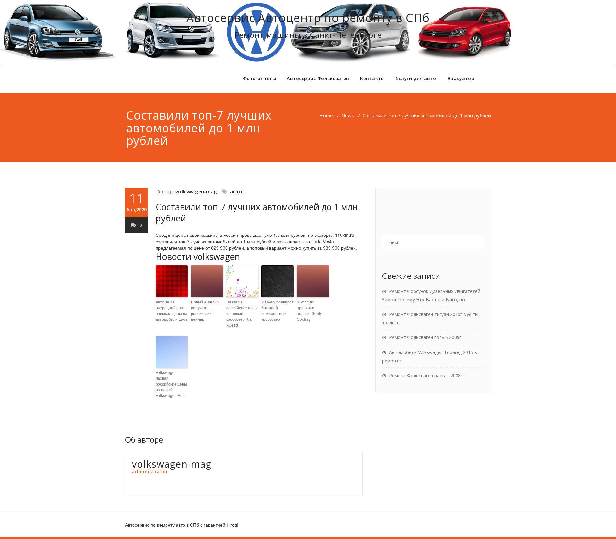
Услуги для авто (416, 78)
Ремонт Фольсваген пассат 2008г (426, 375)
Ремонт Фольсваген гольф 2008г (425, 337)
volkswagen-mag (196, 191)
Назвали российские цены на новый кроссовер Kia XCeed (242, 313)
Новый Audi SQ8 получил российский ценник (206, 310)
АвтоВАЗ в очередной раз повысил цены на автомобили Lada (172, 310)
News (347, 115)
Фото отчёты (259, 78)
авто (236, 191)
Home (326, 115)
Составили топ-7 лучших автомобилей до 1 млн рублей (257, 212)
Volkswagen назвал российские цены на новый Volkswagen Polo (171, 383)
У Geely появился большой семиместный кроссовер (277, 310)
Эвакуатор (461, 78)
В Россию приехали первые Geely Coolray (309, 310)
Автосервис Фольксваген (318, 78)
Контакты (372, 78)
